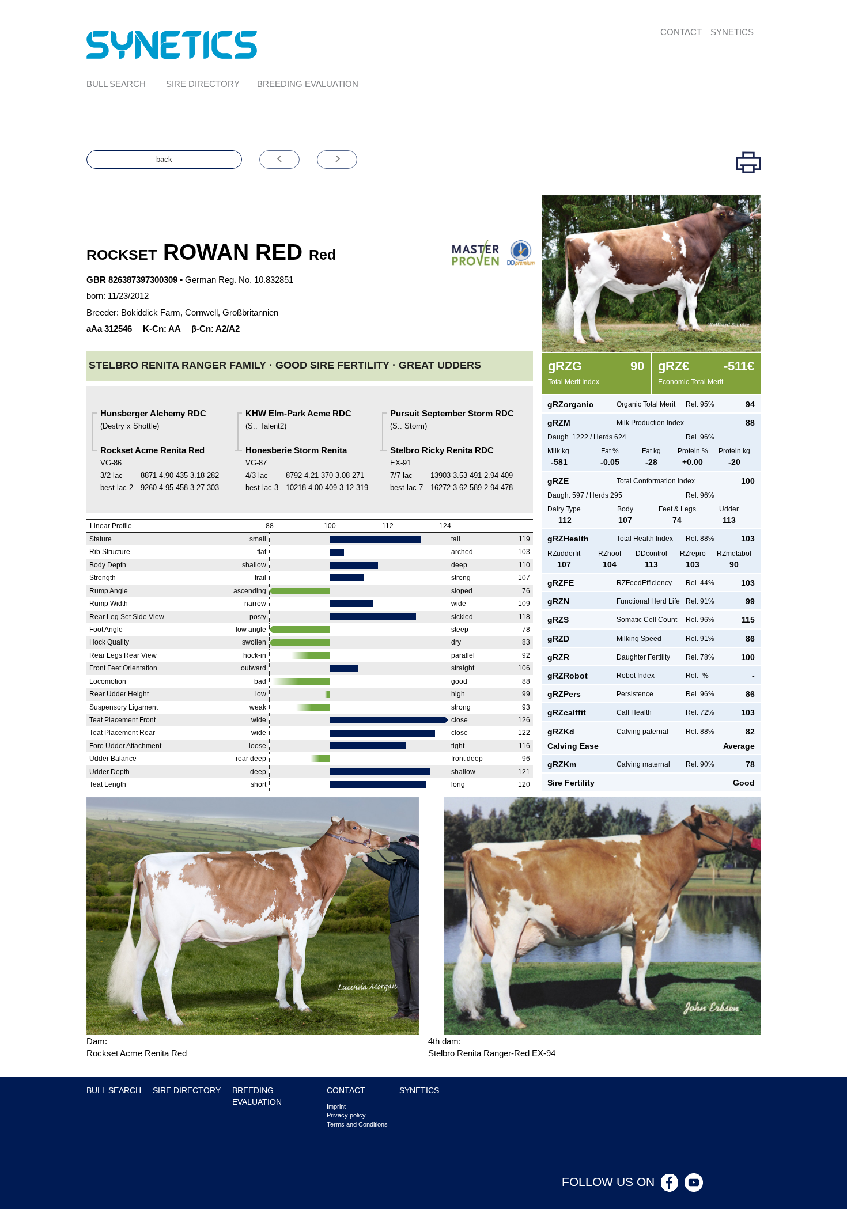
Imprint (336, 1106)
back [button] (164, 159)
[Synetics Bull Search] (172, 44)
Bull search (116, 84)
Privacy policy (346, 1115)
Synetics (732, 32)
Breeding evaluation (307, 84)
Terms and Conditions (357, 1124)
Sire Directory (203, 84)
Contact (681, 32)
